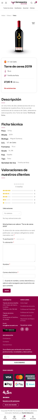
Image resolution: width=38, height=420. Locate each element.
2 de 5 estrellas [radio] (19, 239)
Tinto (14, 15)
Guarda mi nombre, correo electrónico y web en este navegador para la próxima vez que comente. (18, 283)
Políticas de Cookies (27, 312)
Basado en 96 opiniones (11, 401)
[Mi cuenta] (6, 3)
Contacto (6, 341)
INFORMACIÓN (8, 335)
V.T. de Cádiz (11, 143)
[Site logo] (19, 3)
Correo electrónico (10, 272)
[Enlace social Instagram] (27, 329)
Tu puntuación (9, 239)
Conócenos (7, 338)
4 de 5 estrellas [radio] (22, 239)
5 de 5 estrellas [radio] (23, 239)
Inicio (3, 15)
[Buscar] (31, 3)
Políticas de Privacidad (27, 309)
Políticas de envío (26, 316)
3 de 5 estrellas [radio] (20, 239)
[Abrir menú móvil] (2, 3)
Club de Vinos (7, 345)
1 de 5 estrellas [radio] (17, 239)
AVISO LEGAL (24, 300)
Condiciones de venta (27, 306)
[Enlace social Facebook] (22, 329)
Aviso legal (23, 303)
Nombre (6, 264)
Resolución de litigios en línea (27, 319)
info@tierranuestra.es (10, 325)
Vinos (9, 15)
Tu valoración (8, 242)
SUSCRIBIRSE (19, 363)
